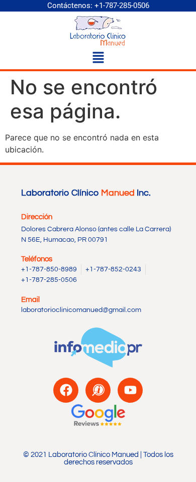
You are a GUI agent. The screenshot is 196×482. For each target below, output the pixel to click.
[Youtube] (130, 390)
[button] (98, 58)
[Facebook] (65, 390)
